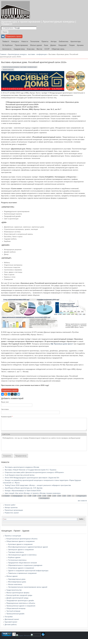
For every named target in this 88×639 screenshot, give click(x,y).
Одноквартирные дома (16, 579)
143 (54, 496)
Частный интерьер (13, 611)
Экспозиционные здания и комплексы (22, 555)
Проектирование (21, 45)
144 (59, 496)
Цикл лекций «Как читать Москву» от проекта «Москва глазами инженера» (33, 493)
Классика (30, 49)
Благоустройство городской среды (19, 595)
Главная (3, 54)
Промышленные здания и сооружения (20, 606)
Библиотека (63, 41)
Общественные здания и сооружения (20, 541)
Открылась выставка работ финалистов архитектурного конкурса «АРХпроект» (34, 472)
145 (64, 496)
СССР (46, 49)
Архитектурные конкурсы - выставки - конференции (27, 54)
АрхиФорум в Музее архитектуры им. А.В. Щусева (23, 488)
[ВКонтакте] (2, 394)
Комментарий (6, 417)
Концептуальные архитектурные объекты (21, 539)
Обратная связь (58, 49)
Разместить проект (12, 513)
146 (69, 496)
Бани (46, 45)
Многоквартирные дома (17, 582)
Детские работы (11, 624)
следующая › (82, 496)
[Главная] (15, 10)
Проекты (44, 41)
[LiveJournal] (15, 394)
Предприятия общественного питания (22, 563)
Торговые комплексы (16, 552)
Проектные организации (14, 510)
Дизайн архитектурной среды (17, 598)
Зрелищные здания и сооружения (21, 549)
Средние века (19, 49)
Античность (6, 49)
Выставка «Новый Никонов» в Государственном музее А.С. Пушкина (30, 470)
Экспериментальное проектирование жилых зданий (27, 587)
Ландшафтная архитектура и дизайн (20, 600)
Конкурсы (15, 41)
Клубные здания (14, 557)
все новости (82, 501)
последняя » (45, 498)
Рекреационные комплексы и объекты (20, 603)
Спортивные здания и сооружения (21, 568)
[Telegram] (18, 394)
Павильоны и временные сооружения (22, 573)
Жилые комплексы (15, 584)
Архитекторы (75, 41)
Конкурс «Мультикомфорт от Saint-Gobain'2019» (23, 490)
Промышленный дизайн (15, 614)
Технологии (34, 41)
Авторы (54, 41)
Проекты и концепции (13, 536)
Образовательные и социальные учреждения (25, 565)
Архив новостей (8, 70)
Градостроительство (14, 590)
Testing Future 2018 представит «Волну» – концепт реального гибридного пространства (38, 485)
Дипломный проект (12, 619)
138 (30, 496)
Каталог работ (10, 505)
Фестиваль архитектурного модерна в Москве (22, 467)
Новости (24, 41)
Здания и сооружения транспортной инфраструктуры (28, 570)
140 (40, 496)
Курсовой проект (11, 622)
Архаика (80, 45)
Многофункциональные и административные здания (28, 547)
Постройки (9, 617)
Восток (39, 49)
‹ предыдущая (17, 496)
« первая (6, 496)
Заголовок (5, 409)
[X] (12, 394)
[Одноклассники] (5, 394)
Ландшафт (62, 45)
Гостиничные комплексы (17, 560)
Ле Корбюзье (7, 45)
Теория (72, 45)
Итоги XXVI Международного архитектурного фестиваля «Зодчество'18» (32, 478)
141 (45, 496)
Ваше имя (5, 402)
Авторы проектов (11, 507)
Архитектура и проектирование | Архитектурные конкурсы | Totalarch (38, 22)
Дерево (53, 45)
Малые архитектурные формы (17, 593)
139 (35, 496)
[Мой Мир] (9, 394)
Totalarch (5, 41)
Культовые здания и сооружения (20, 544)
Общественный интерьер (15, 608)
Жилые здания (36, 45)
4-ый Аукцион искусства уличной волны (19, 475)
